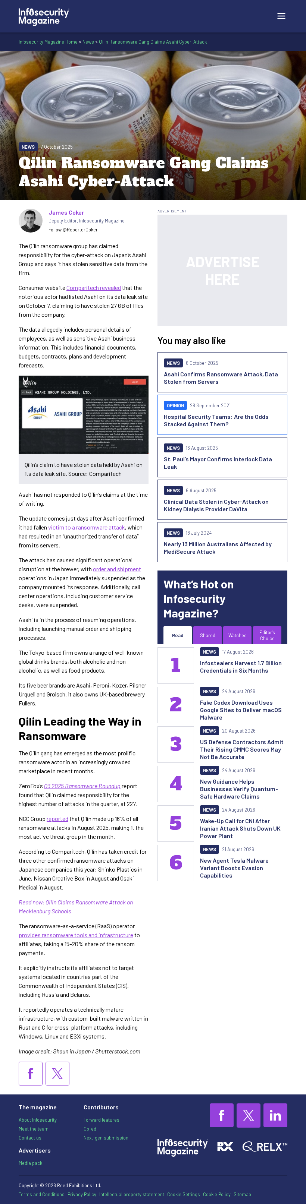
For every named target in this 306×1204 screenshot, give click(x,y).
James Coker (66, 212)
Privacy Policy (82, 1194)
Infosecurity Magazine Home (48, 42)
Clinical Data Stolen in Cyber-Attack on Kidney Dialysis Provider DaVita (216, 505)
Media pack (30, 1163)
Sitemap (242, 1194)
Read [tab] (177, 635)
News (88, 42)
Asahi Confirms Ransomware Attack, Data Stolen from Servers (221, 377)
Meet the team (34, 1129)
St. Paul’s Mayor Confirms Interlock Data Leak (218, 462)
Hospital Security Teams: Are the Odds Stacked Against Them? (216, 420)
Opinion (175, 405)
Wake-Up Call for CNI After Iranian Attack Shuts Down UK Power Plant (240, 828)
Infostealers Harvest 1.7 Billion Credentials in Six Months (241, 666)
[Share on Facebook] (31, 1074)
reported (57, 818)
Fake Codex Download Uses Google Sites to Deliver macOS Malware (241, 710)
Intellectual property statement (131, 1194)
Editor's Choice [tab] (267, 635)
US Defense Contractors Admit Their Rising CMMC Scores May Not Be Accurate (242, 749)
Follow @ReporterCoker (73, 230)
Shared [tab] (207, 635)
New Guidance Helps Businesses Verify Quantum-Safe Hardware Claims (239, 789)
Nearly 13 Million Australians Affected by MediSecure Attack (218, 547)
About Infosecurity (38, 1120)
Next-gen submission (106, 1138)
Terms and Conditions (42, 1194)
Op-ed (90, 1129)
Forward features (101, 1120)
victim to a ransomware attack (86, 527)
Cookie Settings (183, 1194)
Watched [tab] (237, 635)
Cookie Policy (217, 1194)
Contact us (30, 1138)
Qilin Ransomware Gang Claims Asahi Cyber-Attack (153, 42)
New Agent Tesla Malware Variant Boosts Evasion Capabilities (234, 868)
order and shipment (117, 568)
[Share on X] (57, 1074)
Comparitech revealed (93, 287)
